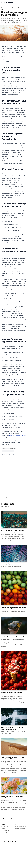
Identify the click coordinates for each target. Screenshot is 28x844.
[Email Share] (16, 454)
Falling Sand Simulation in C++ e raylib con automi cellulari (13, 758)
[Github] (4, 838)
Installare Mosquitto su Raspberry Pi (12, 637)
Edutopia (11, 435)
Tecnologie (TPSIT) (5, 830)
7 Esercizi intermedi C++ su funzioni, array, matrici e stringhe (12, 728)
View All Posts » (5, 506)
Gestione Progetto (5, 832)
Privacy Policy (4, 821)
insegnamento (11, 448)
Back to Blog (7, 497)
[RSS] (2, 838)
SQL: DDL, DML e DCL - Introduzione (12, 530)
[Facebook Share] (9, 454)
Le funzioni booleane (7, 564)
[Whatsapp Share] (14, 454)
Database (3, 828)
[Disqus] (14, 475)
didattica (20, 8)
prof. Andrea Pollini (7, 819)
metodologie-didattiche (8, 451)
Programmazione (4, 826)
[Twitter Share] (6, 454)
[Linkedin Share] (11, 454)
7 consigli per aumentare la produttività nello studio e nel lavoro (13, 608)
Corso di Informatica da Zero (21, 826)
